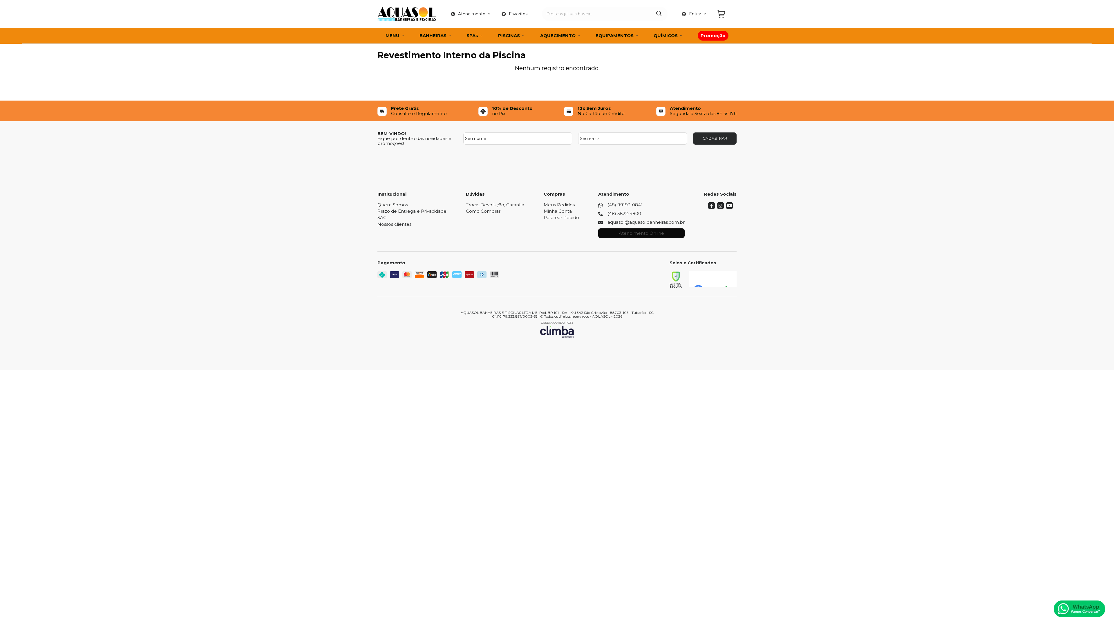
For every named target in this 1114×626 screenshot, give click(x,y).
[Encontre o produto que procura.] (659, 14)
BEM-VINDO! (391, 133)
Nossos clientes (394, 224)
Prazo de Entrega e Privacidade (411, 211)
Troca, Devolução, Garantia (495, 205)
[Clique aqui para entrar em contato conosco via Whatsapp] (1079, 608)
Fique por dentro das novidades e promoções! (414, 141)
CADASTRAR (715, 138)
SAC (381, 217)
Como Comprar (483, 211)
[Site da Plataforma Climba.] (557, 329)
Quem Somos (392, 205)
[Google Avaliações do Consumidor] (713, 279)
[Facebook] (711, 207)
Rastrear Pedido (561, 217)
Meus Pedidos (559, 205)
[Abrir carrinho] (726, 14)
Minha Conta (558, 211)
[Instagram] (720, 207)
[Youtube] (729, 207)
